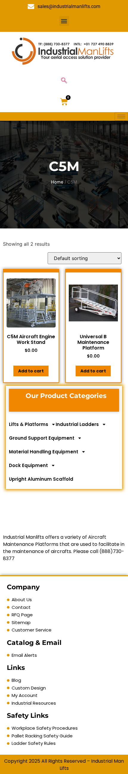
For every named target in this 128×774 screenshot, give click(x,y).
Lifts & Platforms (28, 424)
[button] (64, 21)
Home (57, 182)
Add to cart (31, 371)
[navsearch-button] (64, 81)
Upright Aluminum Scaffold (41, 479)
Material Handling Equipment (43, 452)
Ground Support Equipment (41, 438)
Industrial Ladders (77, 424)
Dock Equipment (28, 465)
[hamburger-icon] (121, 116)
